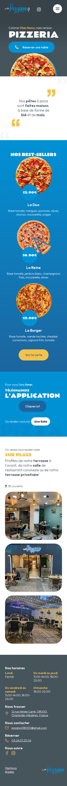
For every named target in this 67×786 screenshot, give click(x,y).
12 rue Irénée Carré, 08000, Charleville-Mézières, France (30, 713)
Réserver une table (35, 47)
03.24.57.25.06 (21, 740)
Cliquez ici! (32, 406)
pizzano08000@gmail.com (29, 728)
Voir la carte (33, 355)
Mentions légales (11, 770)
